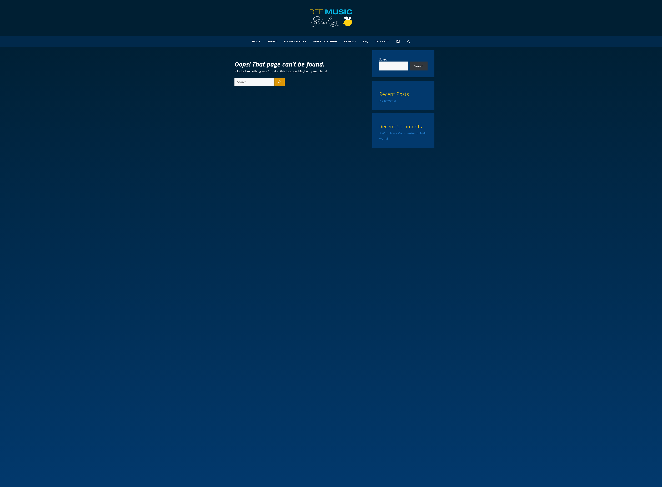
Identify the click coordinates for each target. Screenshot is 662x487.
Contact (382, 41)
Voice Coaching (325, 41)
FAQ (366, 41)
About (272, 41)
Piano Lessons (295, 41)
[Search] (279, 82)
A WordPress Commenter (397, 133)
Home (256, 41)
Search (383, 59)
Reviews (350, 41)
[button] (408, 41)
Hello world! (387, 101)
